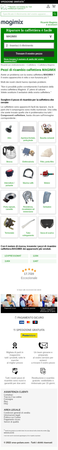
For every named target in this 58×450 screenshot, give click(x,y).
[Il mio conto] (48, 7)
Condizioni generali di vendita (17, 413)
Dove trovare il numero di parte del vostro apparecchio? (24, 60)
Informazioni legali (12, 415)
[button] (29, 36)
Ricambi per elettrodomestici (13, 65)
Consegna (8, 399)
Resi (6, 401)
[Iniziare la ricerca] (55, 14)
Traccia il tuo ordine (12, 397)
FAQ (6, 404)
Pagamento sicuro (12, 419)
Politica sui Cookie (12, 417)
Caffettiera (31, 65)
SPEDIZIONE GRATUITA (12, 2)
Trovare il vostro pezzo (29, 53)
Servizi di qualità (11, 422)
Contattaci (8, 395)
